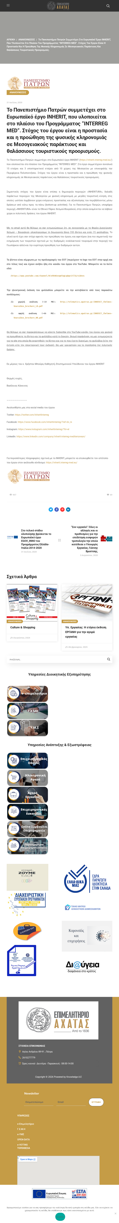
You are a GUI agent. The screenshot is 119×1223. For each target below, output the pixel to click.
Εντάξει (60, 1217)
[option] (31, 613)
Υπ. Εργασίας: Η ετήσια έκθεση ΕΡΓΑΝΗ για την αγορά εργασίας (85, 632)
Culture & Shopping (22, 627)
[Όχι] (115, 1213)
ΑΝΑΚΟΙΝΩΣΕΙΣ (26, 39)
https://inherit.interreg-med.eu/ (95, 160)
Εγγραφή (96, 1102)
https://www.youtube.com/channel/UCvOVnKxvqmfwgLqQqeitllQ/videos (47, 276)
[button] (108, 6)
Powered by (68, 1076)
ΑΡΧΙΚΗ (11, 39)
